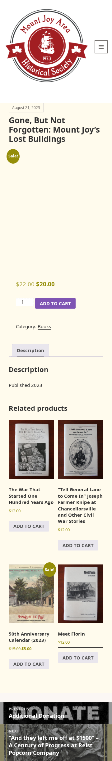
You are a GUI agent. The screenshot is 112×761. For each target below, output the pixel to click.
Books (44, 326)
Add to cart (55, 303)
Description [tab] (30, 350)
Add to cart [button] (28, 526)
